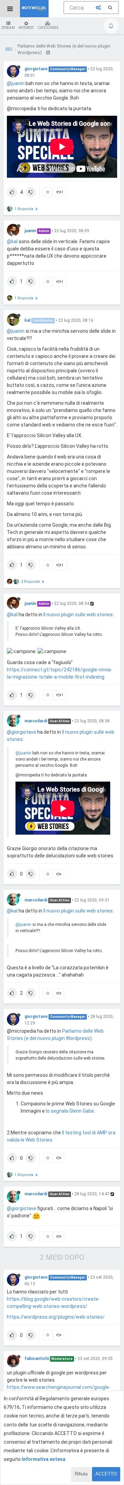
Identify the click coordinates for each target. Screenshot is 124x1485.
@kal (12, 241)
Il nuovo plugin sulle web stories (78, 614)
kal (27, 320)
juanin (30, 230)
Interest (26, 28)
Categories (48, 28)
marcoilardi (35, 721)
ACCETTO (106, 1473)
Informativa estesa (43, 1459)
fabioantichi (36, 1358)
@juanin (15, 83)
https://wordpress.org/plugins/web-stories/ (56, 1317)
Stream (8, 28)
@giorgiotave (21, 732)
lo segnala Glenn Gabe (70, 1111)
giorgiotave (36, 68)
